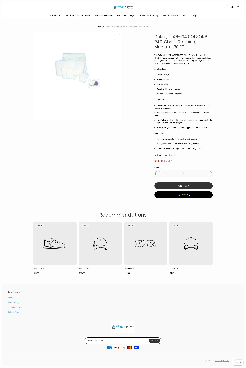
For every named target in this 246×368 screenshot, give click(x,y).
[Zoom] (117, 37)
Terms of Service (14, 307)
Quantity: (158, 167)
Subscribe (154, 340)
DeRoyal (157, 155)
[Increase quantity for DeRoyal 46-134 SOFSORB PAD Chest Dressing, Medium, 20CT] (209, 173)
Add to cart (183, 186)
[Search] (226, 7)
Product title (39, 268)
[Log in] (232, 7)
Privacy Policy (13, 302)
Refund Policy (13, 312)
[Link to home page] (123, 327)
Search (11, 298)
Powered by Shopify (222, 361)
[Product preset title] (55, 243)
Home (99, 27)
